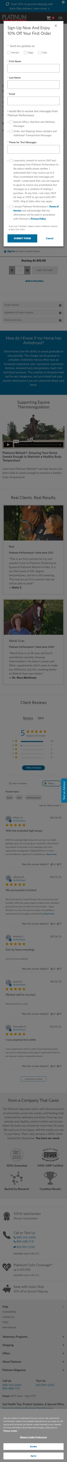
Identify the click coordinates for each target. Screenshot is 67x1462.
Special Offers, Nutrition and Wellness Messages (34, 124)
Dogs (30, 52)
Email (12, 94)
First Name (15, 61)
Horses (15, 52)
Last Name (15, 77)
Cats (44, 52)
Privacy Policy (38, 218)
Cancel (49, 238)
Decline (33, 1446)
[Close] (56, 25)
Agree (33, 1456)
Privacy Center (10, 1431)
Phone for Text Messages (22, 142)
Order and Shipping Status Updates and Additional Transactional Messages (35, 133)
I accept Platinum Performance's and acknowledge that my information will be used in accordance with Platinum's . (36, 212)
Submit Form (22, 238)
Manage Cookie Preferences (33, 1437)
